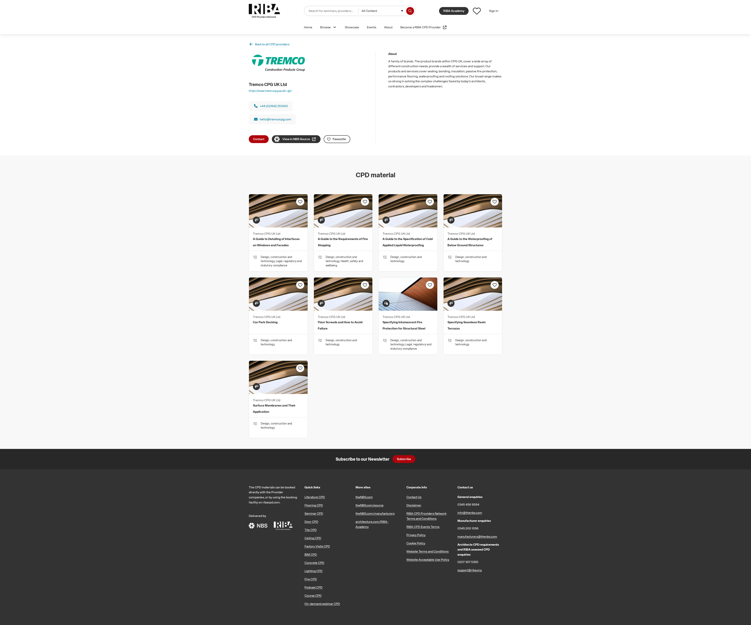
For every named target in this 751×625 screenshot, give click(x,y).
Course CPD (313, 595)
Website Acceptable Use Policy (427, 559)
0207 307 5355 (467, 562)
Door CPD (311, 521)
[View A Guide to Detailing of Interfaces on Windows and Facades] (278, 226)
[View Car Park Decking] (278, 309)
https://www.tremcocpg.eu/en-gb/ (270, 91)
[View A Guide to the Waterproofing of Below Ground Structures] (472, 226)
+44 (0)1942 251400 (274, 106)
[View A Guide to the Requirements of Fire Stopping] (343, 226)
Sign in (493, 11)
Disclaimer (413, 505)
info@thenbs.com (469, 512)
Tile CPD (311, 530)
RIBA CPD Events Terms (422, 527)
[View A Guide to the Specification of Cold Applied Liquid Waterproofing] (407, 226)
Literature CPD (315, 497)
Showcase (352, 27)
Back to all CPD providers (272, 44)
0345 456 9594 (468, 504)
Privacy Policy (416, 535)
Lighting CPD (313, 571)
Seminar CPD (314, 513)
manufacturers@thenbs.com (477, 536)
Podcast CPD (313, 587)
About (388, 27)
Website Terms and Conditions (427, 551)
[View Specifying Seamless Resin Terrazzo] (472, 309)
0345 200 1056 (468, 528)
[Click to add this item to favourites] (300, 202)
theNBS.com (364, 497)
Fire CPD (311, 579)
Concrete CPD (314, 562)
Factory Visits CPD (317, 546)
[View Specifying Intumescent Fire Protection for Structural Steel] (407, 309)
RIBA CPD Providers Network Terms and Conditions (426, 516)
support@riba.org (469, 570)
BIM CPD (311, 554)
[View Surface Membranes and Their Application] (278, 393)
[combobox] (382, 10)
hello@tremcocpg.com (275, 119)
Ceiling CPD (313, 538)
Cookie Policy (415, 543)
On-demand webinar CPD (322, 604)
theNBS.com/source (370, 505)
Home (308, 27)
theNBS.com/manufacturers (375, 513)
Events (371, 27)
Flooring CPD (314, 505)
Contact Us (413, 497)
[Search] (410, 11)
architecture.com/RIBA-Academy (372, 524)
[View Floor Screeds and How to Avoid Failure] (343, 309)
